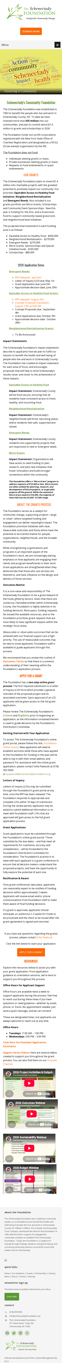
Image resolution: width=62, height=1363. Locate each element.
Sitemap (31, 1276)
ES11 (7, 1361)
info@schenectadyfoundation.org (24, 1316)
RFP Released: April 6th (28, 277)
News (7, 1276)
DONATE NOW (31, 31)
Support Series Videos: (16, 1052)
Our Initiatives (18, 1273)
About (14, 1276)
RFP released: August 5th (29, 299)
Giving (51, 1273)
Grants (29, 1273)
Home (7, 1273)
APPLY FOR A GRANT (31, 952)
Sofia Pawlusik (44, 937)
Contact (22, 1276)
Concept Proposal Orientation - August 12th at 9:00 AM (32, 304)
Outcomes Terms (13, 661)
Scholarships (41, 1273)
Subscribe (12, 1296)
